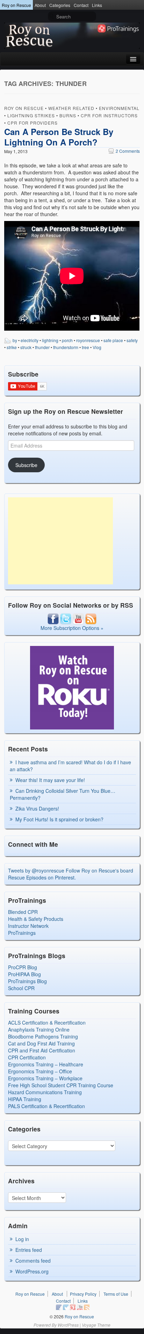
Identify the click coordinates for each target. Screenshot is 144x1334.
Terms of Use (115, 1294)
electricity (29, 340)
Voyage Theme (96, 1325)
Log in (22, 1239)
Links (97, 5)
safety (132, 340)
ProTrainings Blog (27, 981)
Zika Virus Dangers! (37, 808)
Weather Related (71, 108)
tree (85, 347)
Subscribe (26, 464)
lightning (50, 340)
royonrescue (88, 340)
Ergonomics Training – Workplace (45, 1078)
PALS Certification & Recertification (46, 1106)
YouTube (79, 1307)
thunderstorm (65, 347)
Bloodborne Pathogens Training (43, 1036)
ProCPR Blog (22, 967)
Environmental (119, 108)
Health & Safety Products (35, 918)
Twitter (66, 1307)
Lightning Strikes (31, 115)
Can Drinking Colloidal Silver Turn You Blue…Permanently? (62, 794)
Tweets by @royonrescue (36, 870)
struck (25, 347)
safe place (113, 340)
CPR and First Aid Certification (41, 1050)
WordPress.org (32, 1271)
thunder (42, 347)
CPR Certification (27, 1057)
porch (67, 340)
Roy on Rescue (16, 5)
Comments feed (33, 1260)
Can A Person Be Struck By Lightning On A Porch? (58, 137)
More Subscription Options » (72, 627)
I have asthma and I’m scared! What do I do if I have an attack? (70, 766)
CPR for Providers (32, 123)
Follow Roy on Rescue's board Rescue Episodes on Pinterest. (70, 874)
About (40, 5)
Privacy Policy (83, 1294)
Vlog (97, 347)
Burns (67, 115)
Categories (59, 5)
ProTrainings (22, 932)
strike (12, 347)
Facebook (59, 1307)
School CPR (21, 988)
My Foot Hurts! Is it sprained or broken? (59, 819)
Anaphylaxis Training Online (39, 1029)
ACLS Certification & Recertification (47, 1022)
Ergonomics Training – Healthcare (45, 1064)
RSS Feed (86, 1307)
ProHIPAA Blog (24, 974)
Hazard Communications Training (45, 1092)
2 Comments (124, 151)
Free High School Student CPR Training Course (60, 1085)
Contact (81, 5)
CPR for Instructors (109, 115)
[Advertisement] (60, 540)
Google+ (72, 1307)
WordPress (68, 1325)
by (15, 340)
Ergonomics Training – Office (40, 1071)
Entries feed (28, 1249)
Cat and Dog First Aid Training (41, 1043)
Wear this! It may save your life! (50, 779)
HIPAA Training (24, 1099)
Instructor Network (28, 925)
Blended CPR (23, 911)
